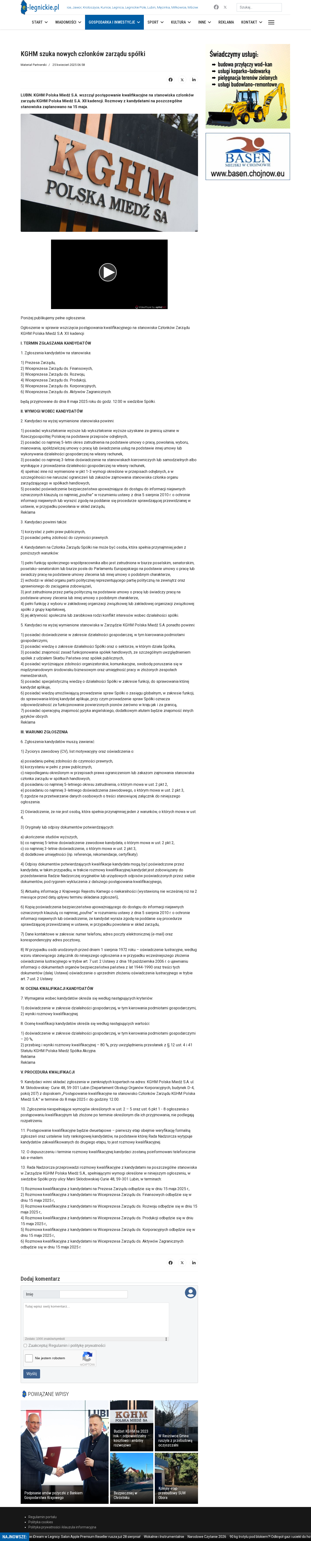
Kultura (178, 22)
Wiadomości (65, 22)
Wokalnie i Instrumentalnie (136, 1537)
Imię (29, 1294)
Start (37, 22)
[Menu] (270, 22)
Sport (153, 22)
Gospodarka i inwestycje (112, 22)
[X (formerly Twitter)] (182, 80)
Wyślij (31, 1374)
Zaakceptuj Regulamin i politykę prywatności (66, 1345)
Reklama (226, 22)
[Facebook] (216, 7)
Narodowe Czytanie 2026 (179, 1537)
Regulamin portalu (42, 1517)
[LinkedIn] (194, 80)
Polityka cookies (40, 1522)
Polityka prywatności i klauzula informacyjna (62, 1527)
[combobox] (259, 7)
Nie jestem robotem (50, 1358)
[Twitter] (225, 7)
